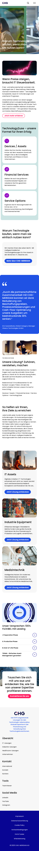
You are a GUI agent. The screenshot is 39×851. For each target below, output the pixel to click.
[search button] (28, 3)
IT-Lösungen (6, 743)
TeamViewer (7, 786)
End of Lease (19, 834)
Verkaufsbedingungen (19, 830)
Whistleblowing (19, 839)
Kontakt (5, 770)
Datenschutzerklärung (19, 821)
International (7, 766)
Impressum (19, 816)
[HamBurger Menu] (34, 3)
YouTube (5, 801)
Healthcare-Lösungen (10, 751)
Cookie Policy (19, 825)
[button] (19, 635)
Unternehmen (7, 754)
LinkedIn (5, 798)
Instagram (6, 805)
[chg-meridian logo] (12, 3)
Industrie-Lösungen (9, 747)
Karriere (5, 774)
